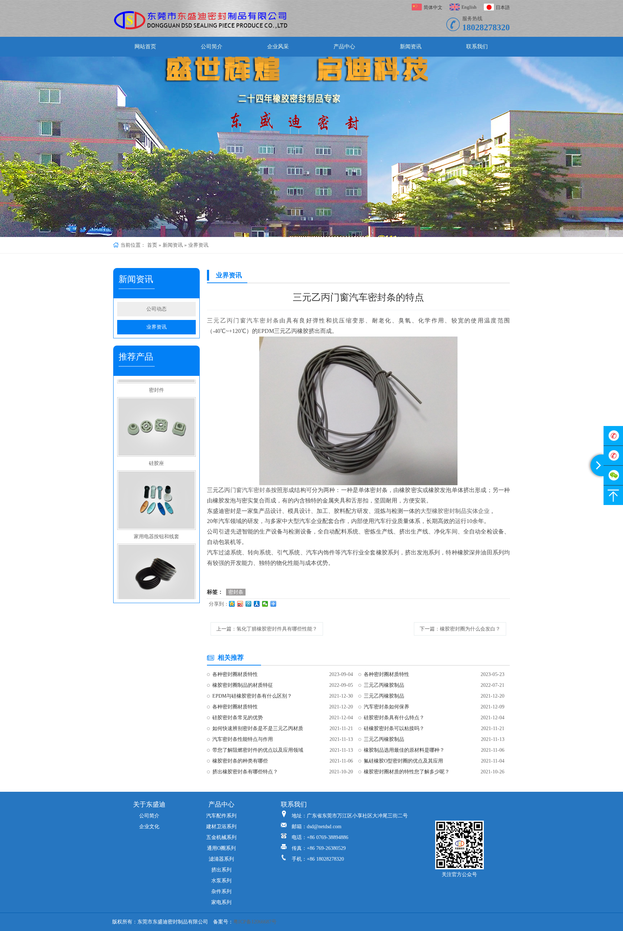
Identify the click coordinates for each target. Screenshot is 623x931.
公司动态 (156, 309)
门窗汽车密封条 (250, 490)
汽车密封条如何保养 (386, 707)
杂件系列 (221, 891)
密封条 (235, 592)
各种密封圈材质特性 (235, 674)
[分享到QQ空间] (232, 604)
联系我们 (477, 46)
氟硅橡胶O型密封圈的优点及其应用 (403, 761)
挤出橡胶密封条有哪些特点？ (245, 771)
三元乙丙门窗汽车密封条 (243, 320)
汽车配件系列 (221, 815)
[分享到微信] (265, 604)
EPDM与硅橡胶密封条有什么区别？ (252, 696)
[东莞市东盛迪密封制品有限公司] (201, 20)
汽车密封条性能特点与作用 (242, 739)
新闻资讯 (410, 46)
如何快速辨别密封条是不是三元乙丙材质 (257, 728)
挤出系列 (221, 870)
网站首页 (145, 46)
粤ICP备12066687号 (255, 922)
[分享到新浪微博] (240, 604)
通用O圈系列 (221, 848)
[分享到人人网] (257, 604)
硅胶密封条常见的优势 (237, 717)
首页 (152, 245)
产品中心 (344, 46)
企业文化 (149, 826)
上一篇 (266, 629)
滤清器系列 (221, 859)
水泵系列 (221, 880)
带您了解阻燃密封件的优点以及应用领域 (257, 750)
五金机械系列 (221, 837)
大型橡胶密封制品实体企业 (455, 511)
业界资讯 (198, 245)
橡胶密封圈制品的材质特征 (242, 685)
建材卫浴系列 (221, 826)
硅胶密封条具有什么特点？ (394, 717)
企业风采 (278, 46)
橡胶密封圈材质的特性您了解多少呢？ (407, 771)
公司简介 (211, 46)
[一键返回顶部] (613, 495)
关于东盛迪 (149, 804)
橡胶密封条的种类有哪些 (240, 761)
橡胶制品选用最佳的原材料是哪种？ (404, 750)
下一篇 (460, 629)
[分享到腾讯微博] (249, 604)
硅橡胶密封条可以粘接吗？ (394, 728)
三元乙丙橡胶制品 (384, 685)
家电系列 (221, 902)
